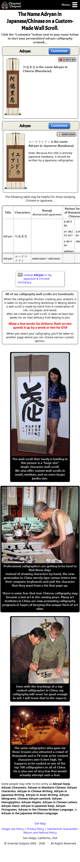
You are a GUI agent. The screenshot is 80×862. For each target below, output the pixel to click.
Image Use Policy (13, 829)
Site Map (40, 823)
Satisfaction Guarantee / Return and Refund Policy (51, 830)
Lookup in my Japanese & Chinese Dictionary (34, 278)
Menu (66, 5)
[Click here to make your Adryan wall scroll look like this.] (13, 113)
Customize (59, 51)
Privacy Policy (35, 829)
